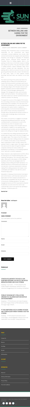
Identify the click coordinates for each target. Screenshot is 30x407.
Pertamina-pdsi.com (12, 188)
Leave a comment (22, 47)
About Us (3, 372)
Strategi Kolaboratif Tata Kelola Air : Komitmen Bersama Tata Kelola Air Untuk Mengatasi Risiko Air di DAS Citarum (14, 280)
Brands (2, 350)
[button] (15, 2)
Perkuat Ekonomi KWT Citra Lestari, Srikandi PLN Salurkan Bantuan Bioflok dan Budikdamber (14, 296)
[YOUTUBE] (10, 403)
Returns (3, 342)
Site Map (3, 346)
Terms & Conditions (5, 384)
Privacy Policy (4, 380)
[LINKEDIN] (13, 403)
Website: (3, 251)
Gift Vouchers (4, 354)
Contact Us (3, 338)
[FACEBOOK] (3, 403)
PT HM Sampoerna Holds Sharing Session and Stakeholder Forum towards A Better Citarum (15, 311)
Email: (3, 245)
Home (18, 28)
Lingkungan (24, 28)
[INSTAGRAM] (7, 403)
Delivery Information (5, 376)
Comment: (4, 221)
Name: (3, 239)
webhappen (14, 47)
